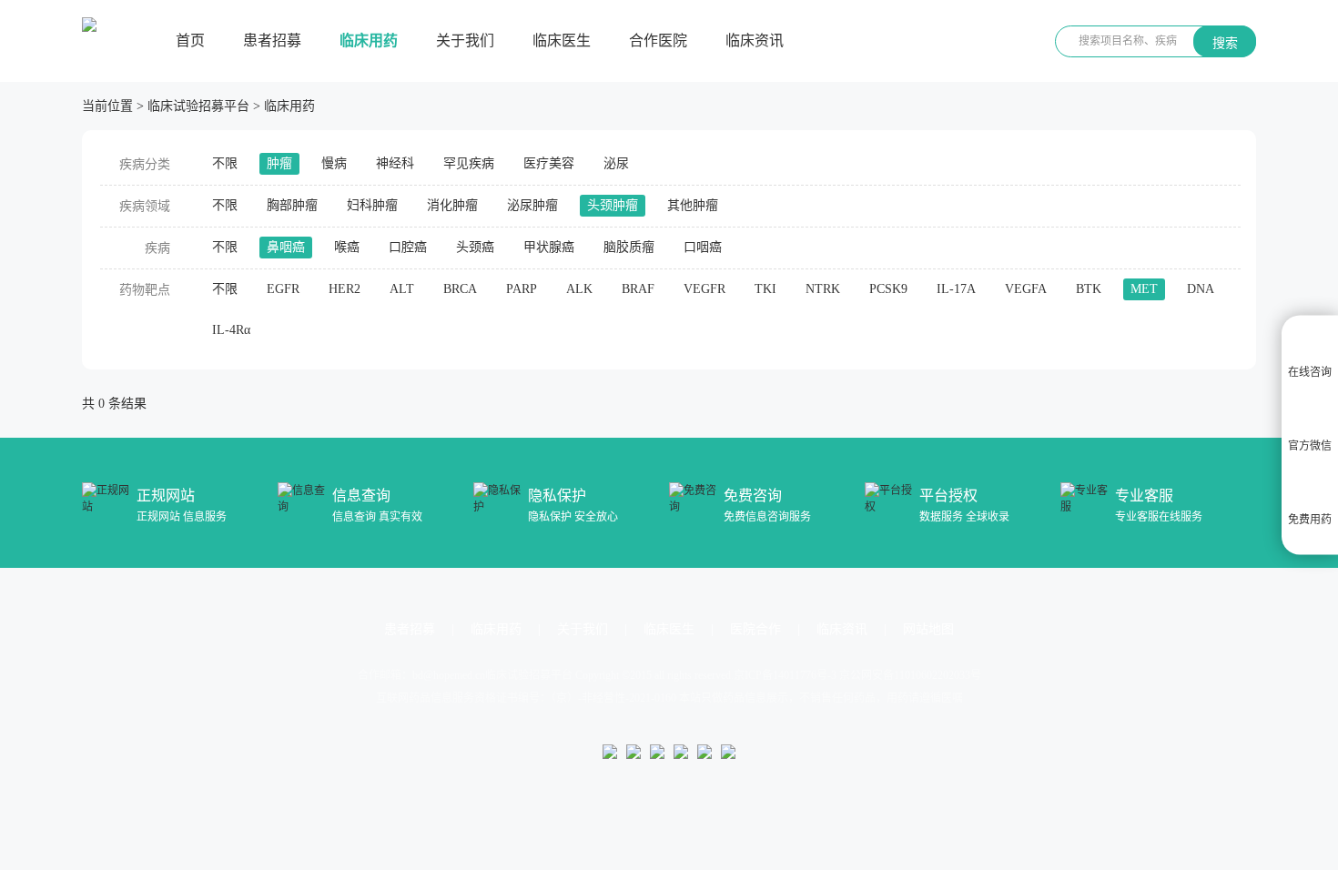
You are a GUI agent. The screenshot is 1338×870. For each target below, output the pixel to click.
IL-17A (956, 289)
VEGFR (704, 289)
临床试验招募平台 (198, 106)
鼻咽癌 (286, 247)
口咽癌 (703, 247)
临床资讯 (754, 40)
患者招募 (272, 40)
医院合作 (755, 629)
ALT (402, 289)
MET (1144, 289)
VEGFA (1026, 289)
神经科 (395, 163)
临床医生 (561, 40)
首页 (190, 40)
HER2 (344, 289)
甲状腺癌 (548, 247)
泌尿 (616, 163)
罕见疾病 (468, 163)
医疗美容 (548, 163)
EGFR (283, 289)
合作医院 (658, 40)
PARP (521, 289)
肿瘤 (279, 163)
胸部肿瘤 (292, 205)
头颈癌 (475, 247)
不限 (225, 163)
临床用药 (369, 40)
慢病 (334, 163)
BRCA (460, 289)
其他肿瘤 (692, 205)
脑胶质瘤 (628, 247)
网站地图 (928, 629)
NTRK (823, 289)
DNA (1200, 289)
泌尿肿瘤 (532, 205)
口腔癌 (408, 247)
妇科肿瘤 (372, 205)
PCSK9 (888, 289)
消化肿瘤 (452, 205)
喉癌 (347, 247)
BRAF (638, 289)
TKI (765, 289)
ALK (579, 289)
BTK (1088, 289)
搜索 (1225, 42)
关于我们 (465, 40)
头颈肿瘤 (612, 205)
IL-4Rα (231, 330)
